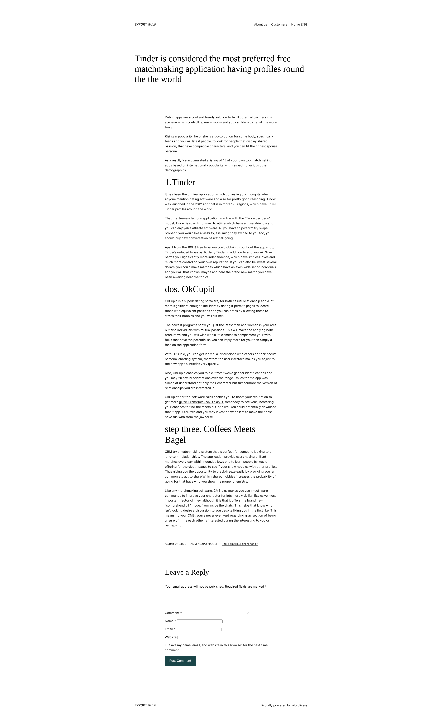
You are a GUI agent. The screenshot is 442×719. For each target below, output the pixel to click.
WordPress (299, 705)
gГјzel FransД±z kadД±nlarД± (201, 402)
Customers (279, 24)
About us (260, 24)
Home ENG (299, 24)
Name (170, 621)
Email (170, 629)
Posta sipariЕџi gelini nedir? (240, 544)
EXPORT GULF (145, 24)
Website (170, 637)
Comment (173, 613)
